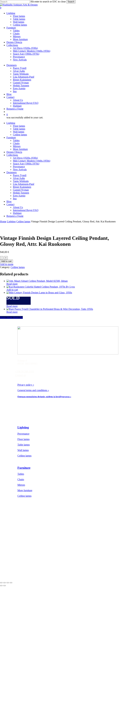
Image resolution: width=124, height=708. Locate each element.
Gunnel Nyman (21, 189)
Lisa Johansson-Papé (23, 184)
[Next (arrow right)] (4, 585)
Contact (10, 204)
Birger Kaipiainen (22, 187)
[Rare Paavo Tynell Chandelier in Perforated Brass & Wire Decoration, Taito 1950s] (49, 309)
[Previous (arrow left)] (1, 585)
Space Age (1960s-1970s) (26, 163)
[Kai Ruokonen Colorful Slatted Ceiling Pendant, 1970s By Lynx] (40, 286)
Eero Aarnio (19, 195)
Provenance (19, 166)
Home (3, 221)
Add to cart (6, 261)
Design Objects (14, 152)
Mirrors (17, 146)
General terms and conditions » (33, 390)
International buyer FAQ (29, 568)
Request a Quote (14, 216)
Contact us (20, 375)
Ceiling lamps (20, 134)
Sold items (22, 547)
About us (22, 558)
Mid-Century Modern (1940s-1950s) (31, 160)
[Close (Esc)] (11, 582)
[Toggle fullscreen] (4, 582)
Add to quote (6, 264)
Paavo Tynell (19, 175)
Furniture (11, 137)
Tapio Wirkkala (21, 181)
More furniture (20, 149)
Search (71, 1)
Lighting (10, 123)
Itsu (15, 198)
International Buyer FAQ (25, 210)
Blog (8, 201)
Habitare (17, 213)
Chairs (16, 143)
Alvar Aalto (19, 178)
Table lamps (19, 128)
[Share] (7, 582)
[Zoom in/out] (1, 582)
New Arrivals (20, 169)
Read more (12, 283)
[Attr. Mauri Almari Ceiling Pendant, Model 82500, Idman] (37, 281)
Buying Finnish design (29, 563)
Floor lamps (19, 126)
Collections (12, 155)
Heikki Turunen (21, 192)
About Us (18, 207)
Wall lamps (18, 131)
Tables (16, 140)
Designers (11, 172)
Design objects (24, 541)
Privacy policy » (25, 384)
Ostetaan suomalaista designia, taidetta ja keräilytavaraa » (44, 396)
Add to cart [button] (12, 289)
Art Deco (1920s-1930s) (25, 157)
